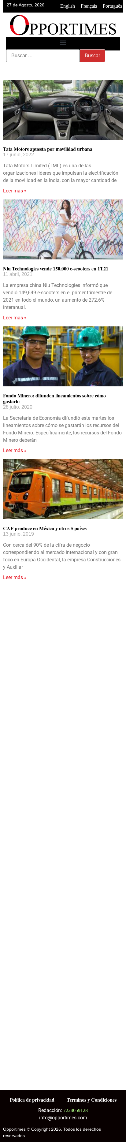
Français (89, 6)
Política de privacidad (32, 1099)
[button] (63, 42)
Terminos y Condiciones (92, 1099)
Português (112, 6)
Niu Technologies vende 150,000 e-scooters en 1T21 (55, 268)
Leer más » (15, 191)
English (67, 6)
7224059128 (75, 1110)
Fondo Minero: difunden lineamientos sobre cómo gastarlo (54, 398)
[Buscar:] (43, 55)
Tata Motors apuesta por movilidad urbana (47, 148)
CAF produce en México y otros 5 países (45, 528)
